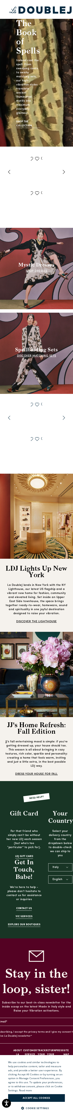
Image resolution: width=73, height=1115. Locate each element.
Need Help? (36, 797)
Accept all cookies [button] (36, 1098)
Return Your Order (51, 1054)
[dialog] (36, 1085)
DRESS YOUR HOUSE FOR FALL (36, 774)
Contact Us (24, 908)
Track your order (41, 1054)
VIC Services (24, 916)
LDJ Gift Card (24, 856)
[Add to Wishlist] (31, 159)
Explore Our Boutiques (24, 924)
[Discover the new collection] (36, 73)
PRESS (59, 1050)
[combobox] (60, 867)
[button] (36, 1108)
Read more (25, 1090)
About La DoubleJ (17, 1054)
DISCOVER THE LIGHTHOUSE (36, 621)
